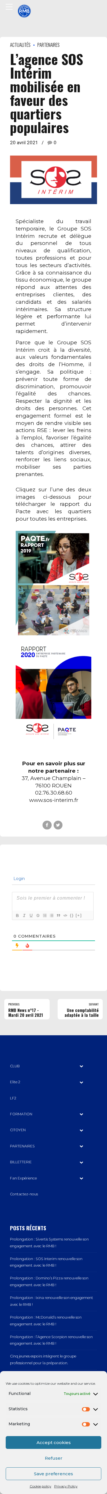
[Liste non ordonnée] (51, 915)
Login (18, 878)
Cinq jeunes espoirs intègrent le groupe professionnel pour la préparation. (43, 1359)
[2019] (53, 584)
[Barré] (37, 915)
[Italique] (24, 915)
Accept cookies (54, 1442)
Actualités (20, 44)
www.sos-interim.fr (53, 800)
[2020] (53, 690)
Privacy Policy (66, 1486)
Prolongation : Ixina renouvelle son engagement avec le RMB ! (51, 1301)
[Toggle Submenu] (81, 1066)
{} (72, 915)
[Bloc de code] (65, 915)
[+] (79, 915)
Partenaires (48, 44)
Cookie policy (40, 1486)
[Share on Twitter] (58, 825)
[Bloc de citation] (58, 915)
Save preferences (53, 1473)
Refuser (53, 1458)
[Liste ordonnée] (44, 915)
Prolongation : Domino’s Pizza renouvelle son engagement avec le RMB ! (49, 1281)
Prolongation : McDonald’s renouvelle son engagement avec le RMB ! (46, 1320)
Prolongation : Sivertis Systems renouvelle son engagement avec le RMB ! (49, 1242)
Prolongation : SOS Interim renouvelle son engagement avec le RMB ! (46, 1262)
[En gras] (17, 915)
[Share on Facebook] (47, 825)
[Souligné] (30, 915)
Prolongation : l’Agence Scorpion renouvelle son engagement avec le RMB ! (51, 1340)
